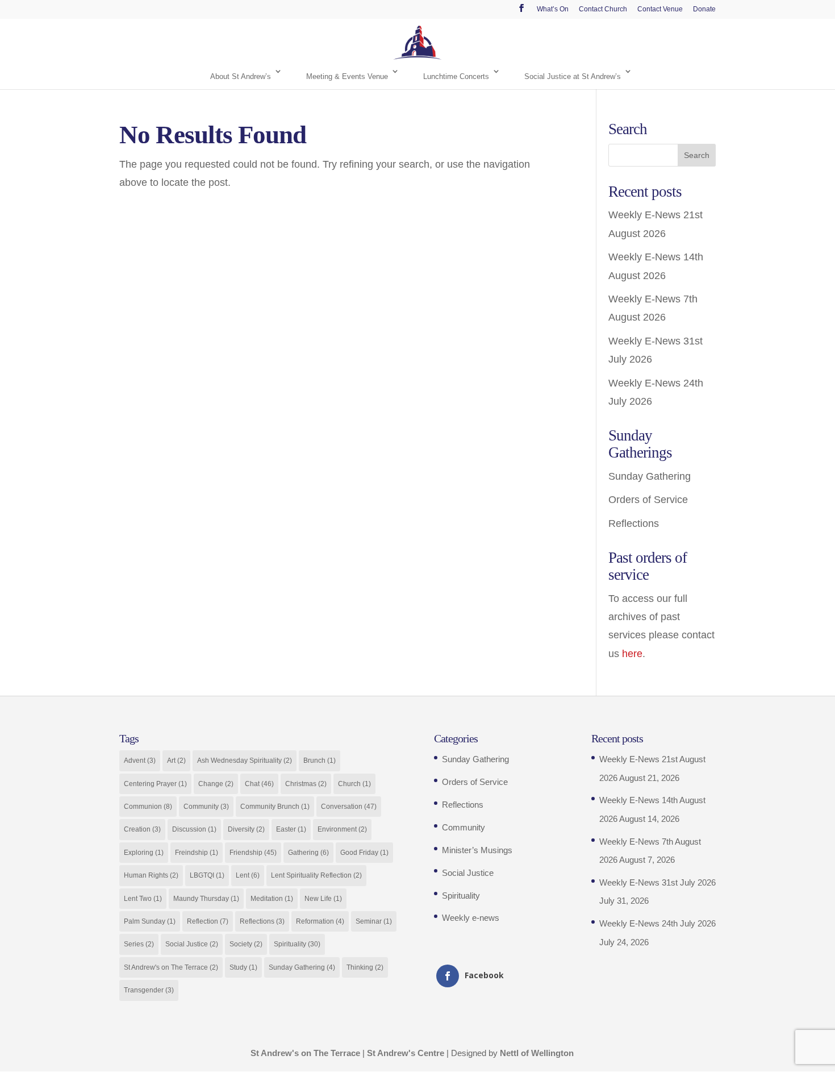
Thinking (364, 967)
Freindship (196, 853)
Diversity (246, 829)
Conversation (349, 807)
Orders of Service (648, 499)
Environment (342, 829)
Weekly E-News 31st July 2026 (657, 882)
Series (139, 944)
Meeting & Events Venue (347, 76)
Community (206, 807)
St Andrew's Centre (405, 1053)
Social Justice (191, 944)
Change (215, 784)
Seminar (374, 921)
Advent (140, 760)
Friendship (253, 853)
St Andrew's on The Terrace (171, 967)
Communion (148, 807)
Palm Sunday (150, 921)
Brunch (319, 760)
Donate (704, 9)
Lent (248, 875)
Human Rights (151, 875)
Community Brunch (275, 807)
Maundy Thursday (206, 899)
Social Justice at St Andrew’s (572, 76)
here (632, 653)
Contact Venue (660, 9)
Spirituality (297, 944)
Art (176, 760)
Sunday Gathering (649, 476)
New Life (323, 899)
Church (354, 784)
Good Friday (364, 853)
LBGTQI (207, 875)
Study (243, 967)
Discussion (194, 829)
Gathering (308, 853)
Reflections (633, 523)
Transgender (149, 990)
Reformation (320, 921)
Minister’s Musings (477, 850)
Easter (291, 829)
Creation (142, 829)
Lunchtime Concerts (456, 76)
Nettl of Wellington (537, 1053)
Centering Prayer (155, 784)
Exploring (144, 853)
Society (245, 944)
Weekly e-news (470, 918)
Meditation (271, 899)
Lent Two (143, 899)
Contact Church (603, 9)
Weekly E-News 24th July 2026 (657, 923)
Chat (259, 784)
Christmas (306, 784)
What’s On (553, 9)
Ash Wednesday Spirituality (244, 760)
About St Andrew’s (240, 76)
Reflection (207, 921)
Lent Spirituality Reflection (316, 875)
